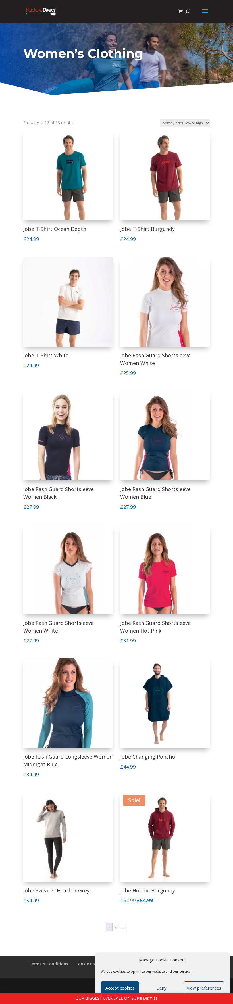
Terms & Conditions (48, 964)
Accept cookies (120, 988)
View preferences (204, 988)
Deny (161, 988)
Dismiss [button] (150, 998)
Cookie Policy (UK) (93, 964)
